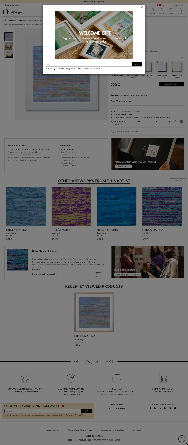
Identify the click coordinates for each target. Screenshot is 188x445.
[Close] (141, 7)
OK (137, 64)
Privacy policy (84, 68)
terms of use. (98, 68)
